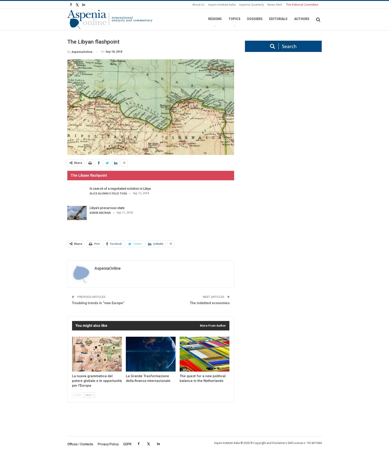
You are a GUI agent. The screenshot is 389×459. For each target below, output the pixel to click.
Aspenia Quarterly (251, 4)
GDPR (127, 444)
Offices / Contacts (80, 444)
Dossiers (254, 19)
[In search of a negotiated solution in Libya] (77, 194)
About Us (198, 4)
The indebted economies (210, 303)
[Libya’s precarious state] (77, 213)
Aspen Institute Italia (222, 4)
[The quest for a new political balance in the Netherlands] (204, 354)
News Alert (274, 4)
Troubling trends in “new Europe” (98, 303)
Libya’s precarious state (107, 208)
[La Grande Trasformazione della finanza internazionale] (151, 354)
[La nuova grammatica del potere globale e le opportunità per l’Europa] (97, 354)
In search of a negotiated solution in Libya (120, 188)
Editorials (278, 19)
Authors (301, 19)
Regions (215, 19)
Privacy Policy (108, 444)
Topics (234, 19)
